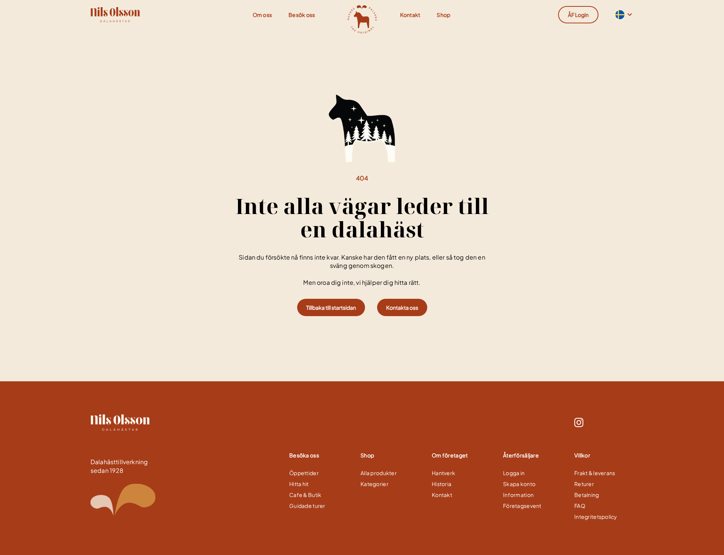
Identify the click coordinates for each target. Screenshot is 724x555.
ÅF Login (578, 14)
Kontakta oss (402, 307)
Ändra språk (619, 14)
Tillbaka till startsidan (331, 307)
